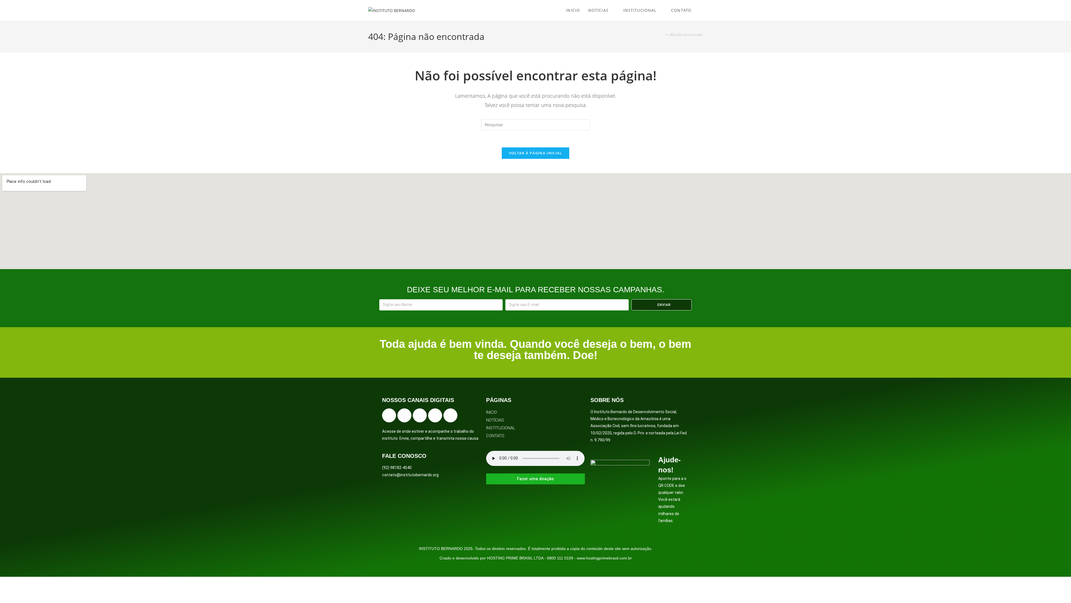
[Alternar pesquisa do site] (701, 10)
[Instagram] (404, 415)
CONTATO (495, 435)
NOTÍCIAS (495, 420)
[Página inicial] (662, 34)
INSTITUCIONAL (500, 427)
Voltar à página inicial (535, 152)
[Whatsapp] (450, 415)
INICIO (491, 412)
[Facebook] (389, 415)
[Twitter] (420, 415)
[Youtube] (435, 415)
